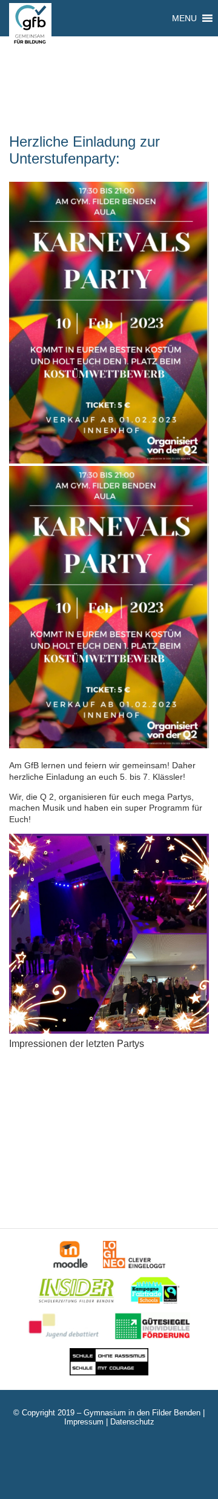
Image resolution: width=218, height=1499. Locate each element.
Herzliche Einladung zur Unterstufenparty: (84, 150)
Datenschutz (132, 1421)
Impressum (84, 1421)
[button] (184, 18)
